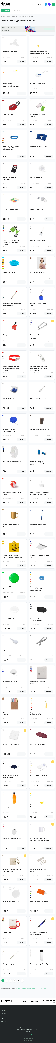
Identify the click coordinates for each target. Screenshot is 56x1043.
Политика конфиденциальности (28, 1027)
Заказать (21, 61)
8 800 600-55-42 (48, 1001)
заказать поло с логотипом (39, 988)
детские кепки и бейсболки (23, 988)
